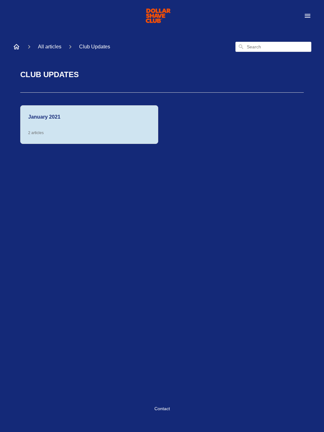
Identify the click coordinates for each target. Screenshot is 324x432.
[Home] (16, 47)
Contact (162, 408)
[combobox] (273, 47)
